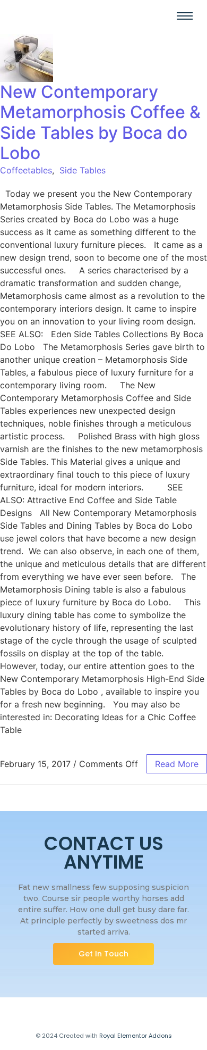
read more (177, 764)
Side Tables (82, 170)
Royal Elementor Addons (135, 1035)
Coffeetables (26, 170)
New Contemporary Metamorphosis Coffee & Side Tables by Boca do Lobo (100, 122)
